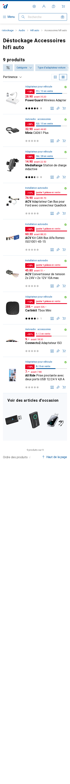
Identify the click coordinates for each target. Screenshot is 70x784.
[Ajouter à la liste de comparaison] (52, 108)
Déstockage (6, 30)
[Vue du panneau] (55, 77)
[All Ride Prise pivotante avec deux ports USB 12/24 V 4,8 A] (35, 375)
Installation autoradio (36, 187)
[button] (65, 87)
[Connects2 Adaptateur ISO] (35, 340)
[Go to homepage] (5, 6)
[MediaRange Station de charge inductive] (35, 165)
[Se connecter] (44, 6)
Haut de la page (56, 457)
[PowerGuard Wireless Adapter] (35, 98)
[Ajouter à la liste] (58, 108)
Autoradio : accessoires (38, 119)
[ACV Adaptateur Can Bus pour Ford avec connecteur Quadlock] (35, 201)
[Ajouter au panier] (64, 108)
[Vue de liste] (63, 77)
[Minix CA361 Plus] (35, 130)
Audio (22, 30)
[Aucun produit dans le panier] (63, 6)
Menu (11, 17)
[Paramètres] (34, 6)
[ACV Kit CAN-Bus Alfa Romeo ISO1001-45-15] (35, 237)
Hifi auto (34, 30)
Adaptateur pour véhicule (38, 86)
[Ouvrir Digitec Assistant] (54, 6)
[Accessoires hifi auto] (35, 417)
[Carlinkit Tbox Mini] (35, 308)
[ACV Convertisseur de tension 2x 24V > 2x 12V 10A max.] (35, 274)
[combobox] (8, 67)
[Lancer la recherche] (23, 16)
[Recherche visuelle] (62, 17)
